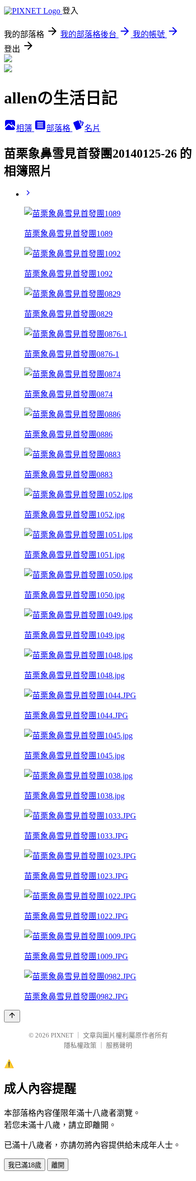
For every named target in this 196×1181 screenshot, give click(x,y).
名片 (92, 128)
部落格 (59, 128)
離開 (57, 1165)
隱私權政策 (80, 1045)
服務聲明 (119, 1045)
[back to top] (12, 1016)
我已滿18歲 (24, 1165)
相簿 (25, 128)
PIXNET (62, 1035)
